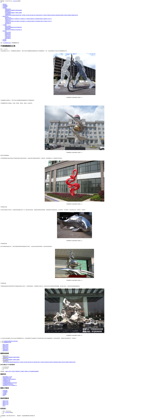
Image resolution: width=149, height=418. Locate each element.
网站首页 (5, 4)
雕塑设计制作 (8, 18)
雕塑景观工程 (8, 17)
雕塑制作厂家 (19, 371)
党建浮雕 (39, 15)
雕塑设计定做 (19, 18)
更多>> (4, 395)
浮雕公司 (42, 21)
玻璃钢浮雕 (11, 15)
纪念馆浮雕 (27, 15)
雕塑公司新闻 (8, 32)
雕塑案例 (5, 7)
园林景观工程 (5, 16)
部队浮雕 (64, 15)
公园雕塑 (20, 12)
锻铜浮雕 (15, 15)
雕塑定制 (29, 18)
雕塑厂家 (24, 371)
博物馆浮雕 (59, 15)
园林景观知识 (8, 38)
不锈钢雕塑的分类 (6, 381)
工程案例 (5, 24)
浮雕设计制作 (8, 21)
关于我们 (5, 39)
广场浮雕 (23, 15)
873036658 (15, 1)
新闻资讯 (5, 30)
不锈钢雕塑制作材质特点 (8, 384)
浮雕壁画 (7, 15)
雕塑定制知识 (8, 34)
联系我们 (5, 40)
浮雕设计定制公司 (48, 21)
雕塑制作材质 (8, 9)
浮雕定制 (29, 21)
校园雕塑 (12, 12)
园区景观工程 (8, 23)
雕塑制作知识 (8, 33)
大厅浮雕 (43, 15)
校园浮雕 (19, 15)
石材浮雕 (47, 15)
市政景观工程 (8, 22)
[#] (1, 2)
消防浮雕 (67, 15)
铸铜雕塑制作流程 (7, 342)
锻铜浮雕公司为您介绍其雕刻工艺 (10, 385)
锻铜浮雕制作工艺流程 (7, 376)
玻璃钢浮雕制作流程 (7, 377)
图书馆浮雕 (75, 15)
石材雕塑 (16, 10)
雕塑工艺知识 (8, 35)
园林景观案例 (8, 28)
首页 (4, 42)
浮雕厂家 (14, 371)
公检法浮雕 (35, 15)
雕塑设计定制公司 (48, 18)
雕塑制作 (39, 18)
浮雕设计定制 (13, 21)
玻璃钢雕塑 (5, 5)
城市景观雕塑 (8, 12)
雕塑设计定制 (13, 18)
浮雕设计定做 (19, 21)
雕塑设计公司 (24, 18)
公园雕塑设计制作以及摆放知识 (9, 379)
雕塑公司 (42, 18)
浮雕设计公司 (24, 21)
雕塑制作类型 (8, 11)
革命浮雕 (55, 15)
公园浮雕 (31, 15)
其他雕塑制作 (8, 13)
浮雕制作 (39, 21)
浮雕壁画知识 (8, 37)
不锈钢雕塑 (5, 6)
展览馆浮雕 (51, 15)
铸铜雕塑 (20, 10)
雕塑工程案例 (8, 26)
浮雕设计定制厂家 (9, 371)
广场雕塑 (16, 12)
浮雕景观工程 (8, 20)
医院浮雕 (71, 15)
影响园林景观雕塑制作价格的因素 (11, 341)
